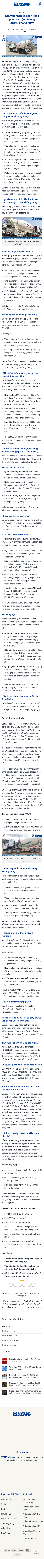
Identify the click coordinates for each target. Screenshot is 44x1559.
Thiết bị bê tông (8, 1331)
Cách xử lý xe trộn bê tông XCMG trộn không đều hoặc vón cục (32, 1304)
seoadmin (22, 31)
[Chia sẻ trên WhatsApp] (11, 1285)
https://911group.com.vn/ (14, 1218)
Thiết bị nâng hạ (9, 1345)
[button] (3, 4)
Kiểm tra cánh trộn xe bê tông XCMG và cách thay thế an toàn (12, 1304)
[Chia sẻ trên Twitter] (20, 1285)
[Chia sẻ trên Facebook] (15, 1285)
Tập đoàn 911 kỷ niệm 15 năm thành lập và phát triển (25, 1368)
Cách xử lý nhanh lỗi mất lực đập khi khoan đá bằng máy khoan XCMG (25, 1384)
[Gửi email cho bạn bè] (24, 1285)
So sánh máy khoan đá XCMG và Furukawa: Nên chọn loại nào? (23, 1376)
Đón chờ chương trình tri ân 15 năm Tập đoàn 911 (24, 1360)
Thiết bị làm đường (10, 1340)
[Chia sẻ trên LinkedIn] (33, 1285)
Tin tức (22, 12)
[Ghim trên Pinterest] (29, 1285)
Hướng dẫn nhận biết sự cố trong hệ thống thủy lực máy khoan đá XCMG (25, 1392)
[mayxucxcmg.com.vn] (22, 4)
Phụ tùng (6, 1326)
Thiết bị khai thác (9, 1336)
